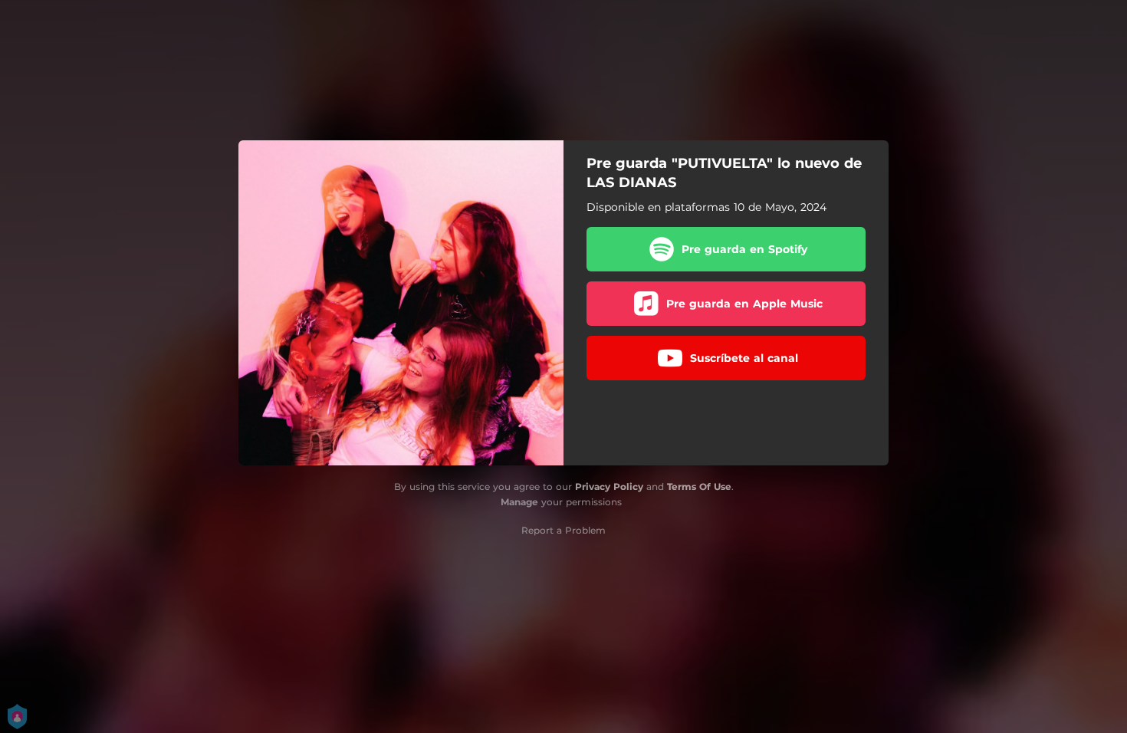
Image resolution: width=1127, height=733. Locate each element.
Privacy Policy (609, 486)
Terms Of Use (699, 486)
